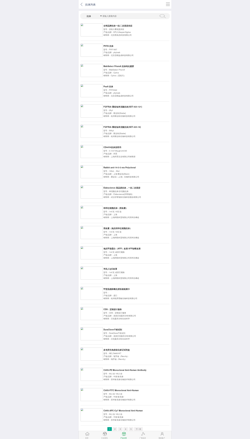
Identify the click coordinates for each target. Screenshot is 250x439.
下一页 (138, 429)
